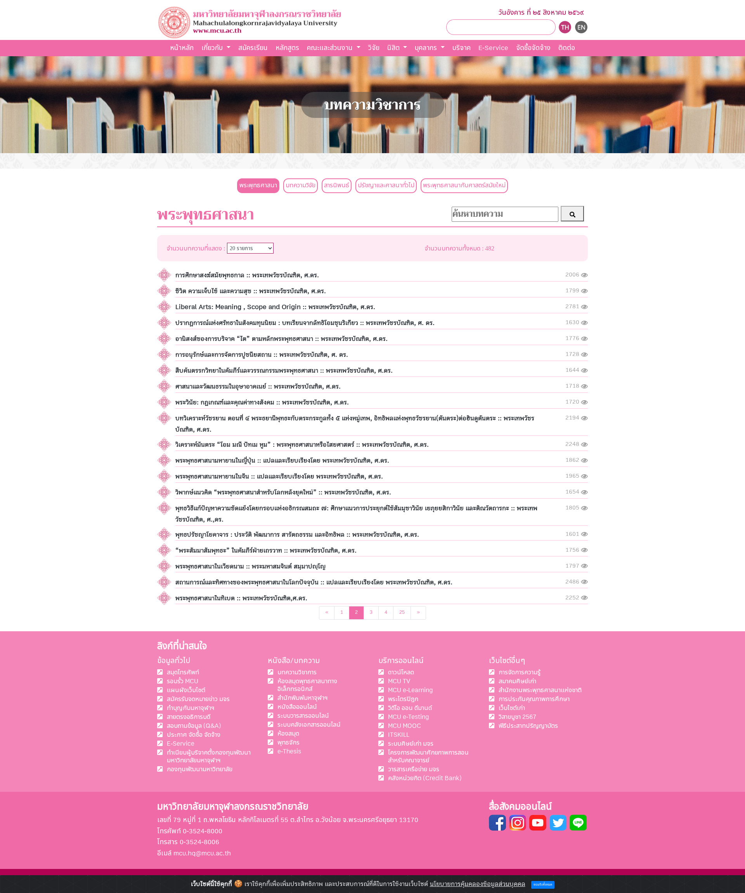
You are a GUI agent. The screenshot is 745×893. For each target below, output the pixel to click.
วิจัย (373, 48)
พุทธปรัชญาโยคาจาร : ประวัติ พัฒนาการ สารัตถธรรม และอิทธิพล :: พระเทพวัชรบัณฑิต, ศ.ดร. (297, 534)
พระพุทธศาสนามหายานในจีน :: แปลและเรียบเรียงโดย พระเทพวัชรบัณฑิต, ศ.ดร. (279, 476)
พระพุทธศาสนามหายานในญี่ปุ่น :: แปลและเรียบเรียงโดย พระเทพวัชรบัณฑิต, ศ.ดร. (282, 460)
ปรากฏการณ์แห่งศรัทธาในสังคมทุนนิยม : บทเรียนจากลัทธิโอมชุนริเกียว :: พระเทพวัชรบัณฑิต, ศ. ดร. (305, 323)
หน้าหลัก (182, 48)
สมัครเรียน (253, 48)
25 (402, 612)
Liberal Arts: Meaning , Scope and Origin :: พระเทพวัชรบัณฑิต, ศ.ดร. (275, 307)
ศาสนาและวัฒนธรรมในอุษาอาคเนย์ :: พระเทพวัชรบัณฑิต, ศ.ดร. (258, 386)
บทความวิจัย (300, 185)
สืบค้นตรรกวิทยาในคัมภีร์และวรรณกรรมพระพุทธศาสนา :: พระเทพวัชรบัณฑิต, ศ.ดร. (284, 370)
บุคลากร (427, 48)
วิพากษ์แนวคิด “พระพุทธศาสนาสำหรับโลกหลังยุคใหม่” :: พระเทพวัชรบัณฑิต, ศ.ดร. (283, 492)
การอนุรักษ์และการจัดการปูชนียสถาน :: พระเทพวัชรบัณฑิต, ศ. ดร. (261, 354)
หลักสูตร (287, 48)
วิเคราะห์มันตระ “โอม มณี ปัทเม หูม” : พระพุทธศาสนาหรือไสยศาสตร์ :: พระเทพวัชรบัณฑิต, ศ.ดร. (302, 444)
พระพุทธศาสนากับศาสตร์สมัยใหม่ (464, 185)
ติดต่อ (566, 48)
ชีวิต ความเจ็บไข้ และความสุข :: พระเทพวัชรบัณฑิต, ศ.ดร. (250, 291)
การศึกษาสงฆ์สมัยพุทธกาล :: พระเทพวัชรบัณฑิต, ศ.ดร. (247, 275)
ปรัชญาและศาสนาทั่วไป (386, 185)
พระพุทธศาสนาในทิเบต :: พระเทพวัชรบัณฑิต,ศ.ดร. (241, 598)
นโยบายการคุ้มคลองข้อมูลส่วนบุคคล (477, 884)
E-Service (493, 48)
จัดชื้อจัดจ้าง (533, 48)
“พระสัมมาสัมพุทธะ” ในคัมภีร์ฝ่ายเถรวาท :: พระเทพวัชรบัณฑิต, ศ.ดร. (266, 550)
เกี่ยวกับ (213, 48)
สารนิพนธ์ (336, 185)
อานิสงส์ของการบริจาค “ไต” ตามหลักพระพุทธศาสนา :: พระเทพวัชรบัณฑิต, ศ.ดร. (281, 338)
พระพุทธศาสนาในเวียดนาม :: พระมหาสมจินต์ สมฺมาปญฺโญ (250, 566)
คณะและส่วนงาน (331, 48)
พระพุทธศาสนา (258, 185)
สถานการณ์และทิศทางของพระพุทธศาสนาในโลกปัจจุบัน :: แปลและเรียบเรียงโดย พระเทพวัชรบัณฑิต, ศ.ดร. (313, 582)
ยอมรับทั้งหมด (543, 885)
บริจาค (461, 48)
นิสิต (394, 48)
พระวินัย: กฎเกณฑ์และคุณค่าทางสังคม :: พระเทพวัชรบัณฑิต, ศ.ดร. (262, 402)
